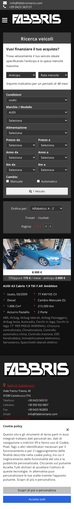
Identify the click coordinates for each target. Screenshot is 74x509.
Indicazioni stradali (16, 418)
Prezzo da (13, 140)
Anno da (12, 152)
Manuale (16, 181)
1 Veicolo (38, 191)
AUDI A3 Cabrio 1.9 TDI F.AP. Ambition (30, 286)
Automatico (49, 181)
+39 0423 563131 (20, 7)
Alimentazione (16, 127)
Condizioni (13, 95)
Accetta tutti (37, 499)
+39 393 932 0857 (38, 405)
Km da (10, 164)
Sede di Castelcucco (21, 385)
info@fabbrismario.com (26, 3)
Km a (41, 164)
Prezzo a (44, 140)
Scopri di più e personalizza (37, 490)
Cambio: (12, 177)
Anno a (43, 152)
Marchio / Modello (19, 107)
